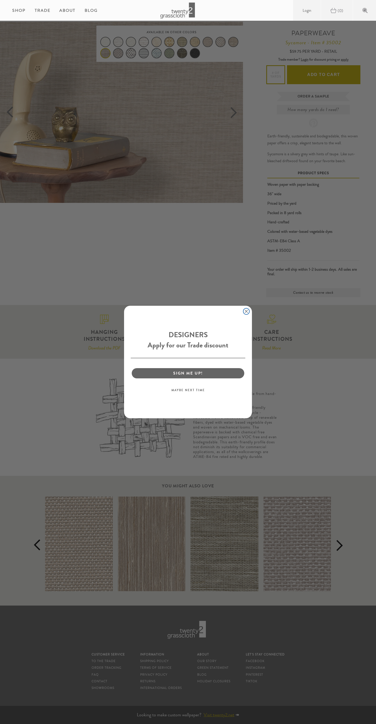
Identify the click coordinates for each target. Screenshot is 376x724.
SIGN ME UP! (188, 373)
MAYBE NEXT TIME (188, 390)
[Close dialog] (246, 311)
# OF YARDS (275, 75)
